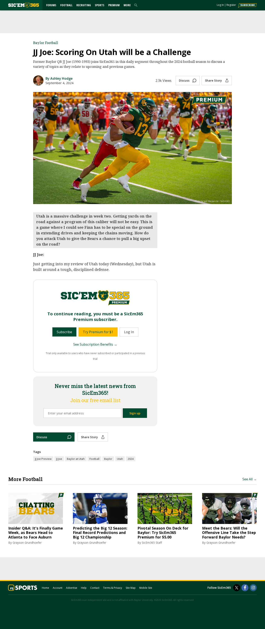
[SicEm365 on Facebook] (244, 587)
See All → (249, 479)
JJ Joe (59, 459)
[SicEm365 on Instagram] (253, 587)
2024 (131, 459)
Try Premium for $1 (98, 332)
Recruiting (83, 5)
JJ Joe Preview (43, 459)
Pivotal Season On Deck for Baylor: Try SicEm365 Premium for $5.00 (162, 533)
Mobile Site (145, 588)
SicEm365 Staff (152, 543)
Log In (220, 5)
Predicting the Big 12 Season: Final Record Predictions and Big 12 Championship (100, 533)
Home (45, 588)
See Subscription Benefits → (95, 344)
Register (231, 5)
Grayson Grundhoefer (27, 543)
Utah (120, 459)
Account (57, 588)
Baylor (108, 459)
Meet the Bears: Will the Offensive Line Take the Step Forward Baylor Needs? (229, 533)
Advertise (71, 588)
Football (66, 5)
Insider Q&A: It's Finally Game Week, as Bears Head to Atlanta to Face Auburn (35, 533)
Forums (51, 5)
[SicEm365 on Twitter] (236, 587)
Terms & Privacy (112, 588)
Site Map (131, 588)
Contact (94, 588)
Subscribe (64, 332)
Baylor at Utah (76, 459)
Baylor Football (45, 42)
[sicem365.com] (23, 5)
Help (84, 588)
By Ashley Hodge (59, 78)
